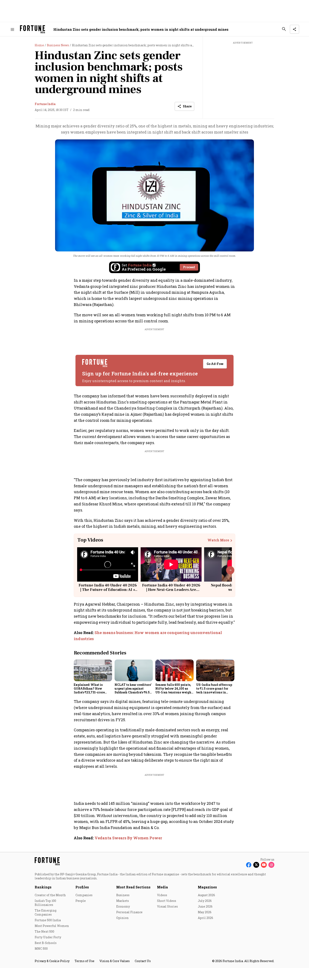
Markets (122, 901)
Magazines (207, 887)
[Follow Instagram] (271, 865)
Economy (123, 906)
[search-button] (284, 29)
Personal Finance (129, 912)
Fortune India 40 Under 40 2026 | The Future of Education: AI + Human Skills (108, 590)
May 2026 (204, 912)
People (80, 901)
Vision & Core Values (114, 961)
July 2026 (205, 901)
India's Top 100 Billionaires (45, 903)
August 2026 (206, 895)
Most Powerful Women (52, 926)
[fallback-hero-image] (93, 670)
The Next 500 (44, 931)
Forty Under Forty (48, 937)
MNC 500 (41, 949)
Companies (83, 895)
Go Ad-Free (215, 364)
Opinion (122, 918)
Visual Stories (167, 906)
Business (122, 895)
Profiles (82, 887)
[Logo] (32, 29)
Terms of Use (84, 961)
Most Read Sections (133, 887)
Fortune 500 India (48, 920)
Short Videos (166, 901)
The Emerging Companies (45, 912)
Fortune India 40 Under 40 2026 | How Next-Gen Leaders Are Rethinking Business (171, 590)
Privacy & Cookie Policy (52, 961)
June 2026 (205, 906)
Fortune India (45, 104)
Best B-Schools (46, 943)
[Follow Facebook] (249, 865)
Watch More (218, 540)
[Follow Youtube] (264, 865)
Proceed (189, 267)
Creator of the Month (50, 895)
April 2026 (205, 918)
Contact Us (143, 961)
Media (162, 887)
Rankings (43, 887)
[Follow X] (256, 865)
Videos (162, 895)
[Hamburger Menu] (12, 29)
